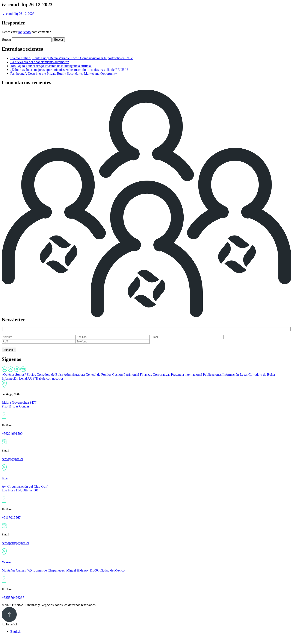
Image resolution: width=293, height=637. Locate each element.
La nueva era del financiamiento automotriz (39, 62)
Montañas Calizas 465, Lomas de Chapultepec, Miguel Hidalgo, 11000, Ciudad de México (63, 570)
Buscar (6, 39)
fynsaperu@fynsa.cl (15, 543)
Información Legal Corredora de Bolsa (248, 374)
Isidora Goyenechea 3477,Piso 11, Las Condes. (19, 404)
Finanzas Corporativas (155, 374)
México (6, 562)
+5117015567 (11, 517)
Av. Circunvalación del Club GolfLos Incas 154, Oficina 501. (24, 488)
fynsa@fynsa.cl (12, 459)
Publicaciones (212, 374)
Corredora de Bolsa (50, 374)
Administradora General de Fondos (87, 374)
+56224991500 (12, 433)
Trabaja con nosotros (49, 378)
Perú (5, 478)
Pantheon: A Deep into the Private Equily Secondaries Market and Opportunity (63, 73)
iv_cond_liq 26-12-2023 (18, 13)
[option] (150, 632)
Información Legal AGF (18, 378)
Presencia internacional (186, 374)
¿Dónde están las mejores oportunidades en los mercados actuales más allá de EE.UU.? (69, 69)
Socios (31, 374)
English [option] (15, 631)
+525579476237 (13, 597)
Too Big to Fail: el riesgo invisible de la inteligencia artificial (51, 66)
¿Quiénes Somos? (14, 374)
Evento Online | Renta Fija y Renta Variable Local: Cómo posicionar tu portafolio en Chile (71, 58)
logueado (24, 32)
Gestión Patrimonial (125, 374)
